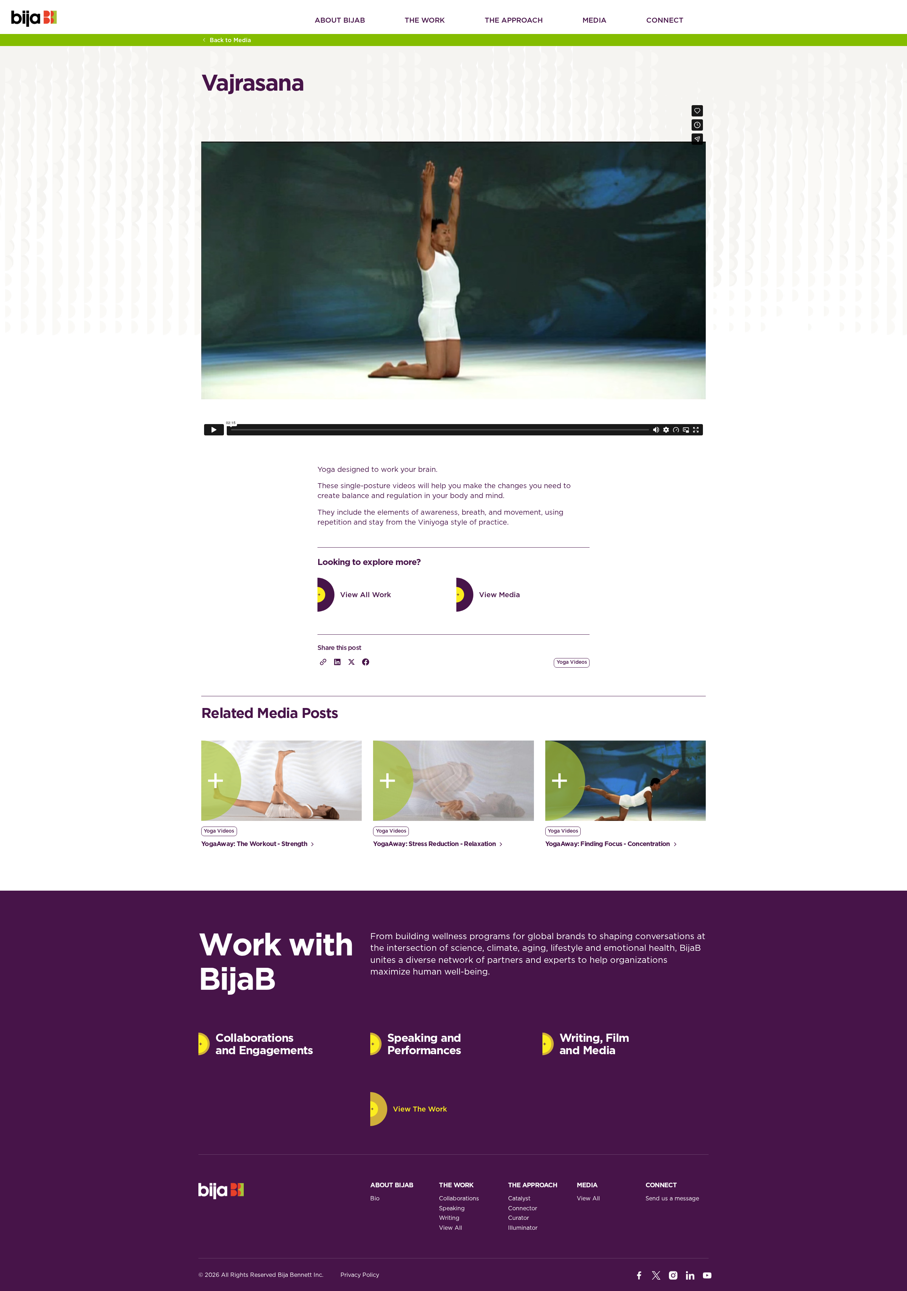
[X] (656, 1275)
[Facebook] (639, 1275)
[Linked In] (690, 1275)
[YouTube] (707, 1275)
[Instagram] (673, 1275)
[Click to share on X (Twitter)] (351, 662)
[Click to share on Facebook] (365, 662)
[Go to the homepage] (221, 1191)
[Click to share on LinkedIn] (337, 662)
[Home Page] (34, 19)
